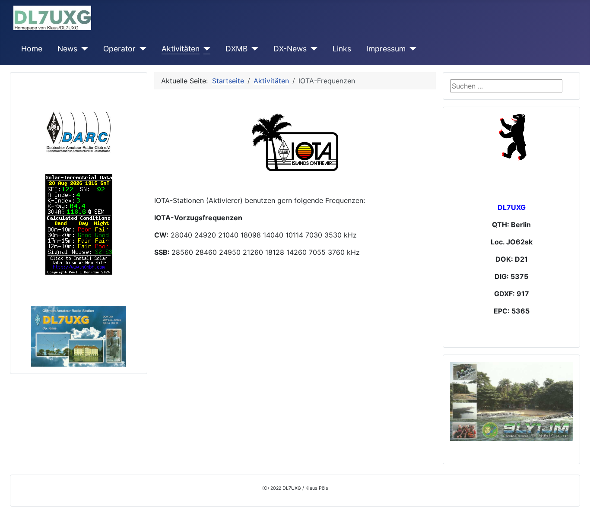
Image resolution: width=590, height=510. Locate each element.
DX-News (290, 48)
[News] (82, 48)
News (67, 48)
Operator (119, 48)
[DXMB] (252, 48)
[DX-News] (312, 48)
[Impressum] (411, 48)
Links (342, 48)
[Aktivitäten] (205, 48)
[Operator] (141, 48)
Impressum (386, 48)
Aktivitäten (181, 48)
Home (31, 48)
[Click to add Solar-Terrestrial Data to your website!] (78, 223)
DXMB (236, 48)
